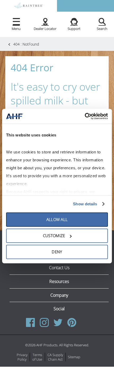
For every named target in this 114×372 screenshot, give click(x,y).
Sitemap (74, 357)
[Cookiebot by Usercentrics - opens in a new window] (85, 116)
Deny (57, 251)
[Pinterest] (72, 322)
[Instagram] (44, 322)
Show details (85, 204)
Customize (54, 235)
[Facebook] (31, 322)
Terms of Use (37, 357)
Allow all (57, 219)
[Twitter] (58, 322)
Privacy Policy (22, 357)
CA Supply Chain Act (55, 357)
